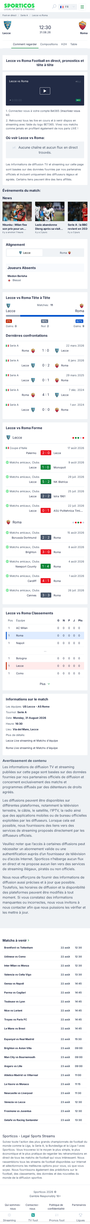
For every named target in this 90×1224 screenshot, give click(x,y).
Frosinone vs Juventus (17, 1111)
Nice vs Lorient (13, 1010)
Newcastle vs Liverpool (18, 1093)
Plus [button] (42, 684)
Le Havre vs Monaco (16, 1084)
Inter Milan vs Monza (16, 965)
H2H (64, 44)
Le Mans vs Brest (14, 1028)
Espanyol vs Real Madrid (19, 1039)
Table (73, 44)
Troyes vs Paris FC (15, 1019)
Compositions (49, 44)
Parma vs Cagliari (15, 992)
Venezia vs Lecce (14, 1102)
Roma (79, 311)
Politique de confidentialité (56, 1206)
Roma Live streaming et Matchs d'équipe (32, 748)
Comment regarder (25, 44)
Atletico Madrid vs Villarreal (21, 1075)
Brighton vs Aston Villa (18, 1048)
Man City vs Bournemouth (19, 1057)
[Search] (54, 6)
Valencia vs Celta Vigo (17, 974)
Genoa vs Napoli (14, 983)
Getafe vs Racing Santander (21, 1120)
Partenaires (79, 1204)
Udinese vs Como (15, 956)
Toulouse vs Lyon (14, 1001)
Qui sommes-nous (13, 1206)
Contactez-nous (32, 1206)
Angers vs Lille (13, 1066)
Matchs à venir (15, 940)
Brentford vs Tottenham (18, 947)
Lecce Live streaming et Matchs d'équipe (32, 740)
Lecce (10, 311)
